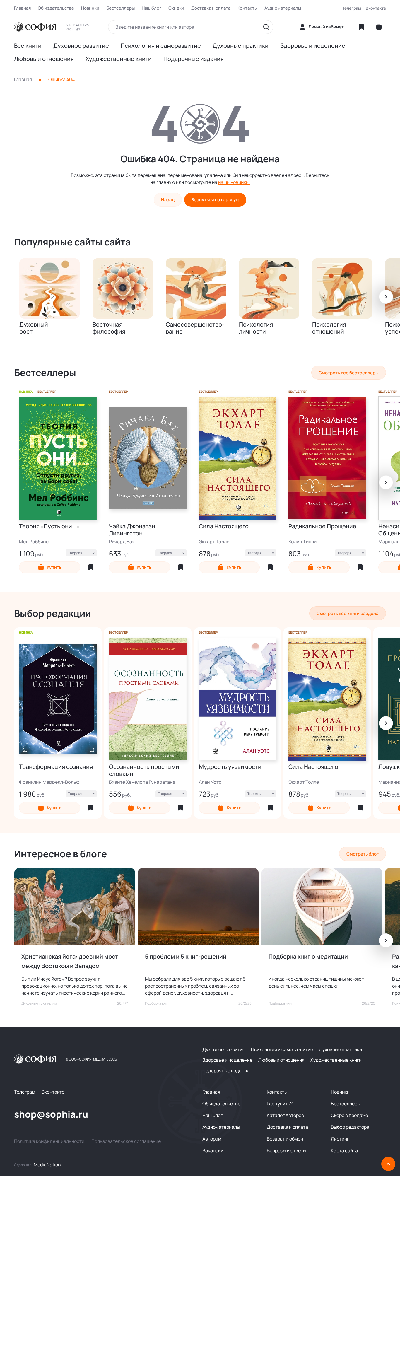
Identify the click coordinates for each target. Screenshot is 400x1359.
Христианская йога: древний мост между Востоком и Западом (69, 961)
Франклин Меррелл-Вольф (49, 782)
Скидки (176, 8)
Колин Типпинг (305, 541)
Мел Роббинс (34, 541)
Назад (168, 200)
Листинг (340, 1139)
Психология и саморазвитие (161, 45)
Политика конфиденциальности (49, 1141)
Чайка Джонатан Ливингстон (132, 530)
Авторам (211, 1139)
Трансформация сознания (56, 767)
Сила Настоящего (224, 526)
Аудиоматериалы (282, 8)
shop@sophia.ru (51, 1114)
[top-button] (388, 1164)
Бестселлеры (120, 8)
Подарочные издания (193, 58)
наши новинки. (234, 182)
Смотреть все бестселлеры (349, 373)
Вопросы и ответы (286, 1150)
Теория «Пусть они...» (49, 526)
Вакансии (212, 1150)
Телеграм (351, 8)
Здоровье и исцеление (312, 45)
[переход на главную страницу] (35, 27)
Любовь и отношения (44, 58)
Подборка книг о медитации (308, 956)
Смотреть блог (362, 854)
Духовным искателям (39, 1003)
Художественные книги (119, 58)
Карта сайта (344, 1150)
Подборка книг (157, 1003)
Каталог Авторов (285, 1115)
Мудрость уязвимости (230, 767)
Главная (22, 8)
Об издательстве (56, 8)
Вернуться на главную (215, 200)
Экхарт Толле (214, 541)
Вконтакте (376, 8)
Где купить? (280, 1103)
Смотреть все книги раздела (348, 613)
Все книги (28, 45)
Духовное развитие (81, 45)
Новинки (90, 8)
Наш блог (151, 8)
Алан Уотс (210, 782)
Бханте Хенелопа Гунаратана (142, 782)
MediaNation (47, 1164)
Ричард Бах (122, 541)
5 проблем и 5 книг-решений (185, 956)
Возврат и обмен (285, 1139)
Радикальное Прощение (322, 526)
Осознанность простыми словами (144, 770)
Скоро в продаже (349, 1115)
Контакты (247, 8)
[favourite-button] (91, 567)
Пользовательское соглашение (126, 1141)
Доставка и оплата (210, 8)
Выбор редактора (350, 1127)
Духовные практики (241, 45)
